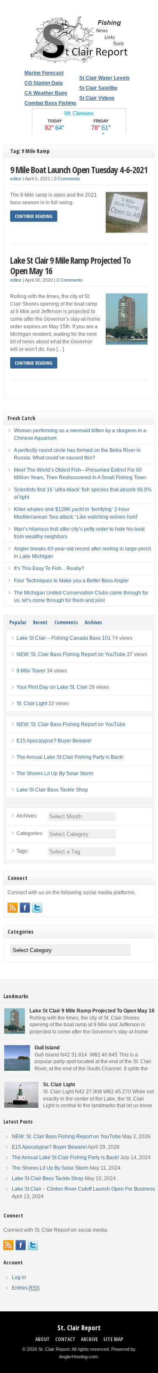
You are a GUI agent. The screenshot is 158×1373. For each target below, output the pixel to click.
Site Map (113, 1339)
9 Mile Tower (31, 671)
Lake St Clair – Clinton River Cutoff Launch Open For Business (83, 1189)
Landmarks (15, 996)
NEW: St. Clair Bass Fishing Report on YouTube (71, 654)
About (42, 1339)
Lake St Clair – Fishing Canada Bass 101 (63, 638)
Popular (17, 622)
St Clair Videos (97, 98)
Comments (66, 622)
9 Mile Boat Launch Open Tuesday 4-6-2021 (78, 170)
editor (15, 178)
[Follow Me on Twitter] (37, 908)
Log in (19, 1277)
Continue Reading (34, 216)
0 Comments (67, 178)
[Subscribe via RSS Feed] (13, 908)
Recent (40, 622)
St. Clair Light (31, 703)
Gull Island (47, 1048)
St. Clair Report (79, 1327)
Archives (93, 622)
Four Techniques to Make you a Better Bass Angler (71, 581)
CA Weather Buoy (45, 93)
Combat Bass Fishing (50, 103)
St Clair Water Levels (104, 78)
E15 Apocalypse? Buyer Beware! (53, 741)
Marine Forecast (44, 73)
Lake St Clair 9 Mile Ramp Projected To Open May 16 (70, 265)
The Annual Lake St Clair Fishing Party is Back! (69, 757)
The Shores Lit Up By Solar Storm (54, 773)
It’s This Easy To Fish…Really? (49, 568)
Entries (26, 1288)
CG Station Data (43, 83)
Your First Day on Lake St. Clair (52, 687)
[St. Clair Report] (79, 62)
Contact (65, 1339)
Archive (89, 1339)
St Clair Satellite (98, 88)
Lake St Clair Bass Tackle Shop (52, 790)
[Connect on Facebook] (25, 908)
